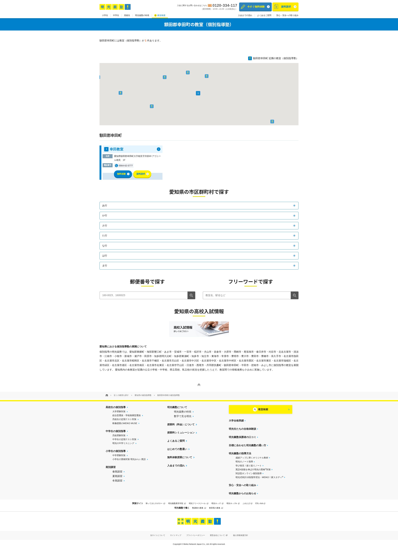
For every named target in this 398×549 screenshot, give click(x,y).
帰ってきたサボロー (154, 503)
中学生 (116, 15)
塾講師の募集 (198, 508)
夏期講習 (117, 476)
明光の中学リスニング (123, 443)
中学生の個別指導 (116, 431)
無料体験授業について (179, 457)
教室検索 (161, 15)
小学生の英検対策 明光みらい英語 (129, 459)
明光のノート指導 (244, 461)
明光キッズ (216, 503)
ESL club (259, 503)
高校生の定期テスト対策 (124, 419)
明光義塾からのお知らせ (242, 493)
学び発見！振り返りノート (249, 465)
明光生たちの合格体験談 (242, 428)
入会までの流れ (245, 15)
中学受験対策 (118, 455)
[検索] (191, 295)
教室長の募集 (215, 508)
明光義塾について (177, 407)
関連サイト (137, 503)
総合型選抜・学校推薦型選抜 (126, 415)
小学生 (105, 15)
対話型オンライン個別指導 (249, 473)
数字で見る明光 (182, 416)
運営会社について (217, 535)
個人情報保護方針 (240, 535)
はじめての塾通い (177, 449)
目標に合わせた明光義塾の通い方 (247, 445)
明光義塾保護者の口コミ (242, 437)
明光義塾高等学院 (176, 503)
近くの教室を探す (121, 395)
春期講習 (117, 471)
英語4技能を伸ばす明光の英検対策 (253, 469)
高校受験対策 (118, 435)
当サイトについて (157, 535)
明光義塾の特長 (142, 15)
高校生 (127, 15)
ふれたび (246, 503)
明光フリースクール (197, 503)
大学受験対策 (118, 411)
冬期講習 (117, 480)
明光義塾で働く (182, 508)
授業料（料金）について (181, 424)
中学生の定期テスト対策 (124, 439)
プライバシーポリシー (195, 535)
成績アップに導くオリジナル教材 (252, 457)
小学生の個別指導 (116, 451)
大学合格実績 (236, 420)
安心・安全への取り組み (287, 15)
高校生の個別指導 (116, 407)
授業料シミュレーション (181, 432)
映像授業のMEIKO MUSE (124, 423)
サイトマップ (175, 535)
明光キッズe (232, 503)
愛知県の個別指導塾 (143, 395)
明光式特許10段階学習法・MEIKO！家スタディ (259, 477)
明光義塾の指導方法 (240, 453)
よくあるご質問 (264, 15)
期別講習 (111, 467)
